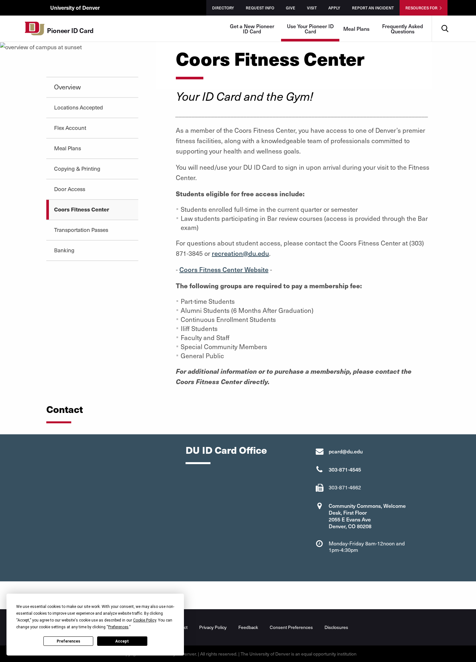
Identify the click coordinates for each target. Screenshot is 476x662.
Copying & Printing (77, 168)
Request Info (260, 7)
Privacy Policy (213, 627)
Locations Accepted (78, 107)
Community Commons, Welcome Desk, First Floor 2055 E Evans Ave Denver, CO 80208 (367, 516)
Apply (334, 7)
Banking (64, 250)
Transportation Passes (81, 230)
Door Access (69, 189)
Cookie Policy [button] (144, 620)
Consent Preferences (291, 627)
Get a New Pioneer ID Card (252, 28)
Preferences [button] (118, 627)
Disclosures (336, 627)
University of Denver (75, 7)
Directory (223, 7)
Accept (122, 641)
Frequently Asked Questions (402, 28)
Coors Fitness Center (81, 209)
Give (290, 7)
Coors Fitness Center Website (223, 269)
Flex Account (70, 127)
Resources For (421, 7)
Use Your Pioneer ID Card (310, 28)
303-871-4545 (345, 469)
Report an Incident (373, 7)
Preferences (68, 641)
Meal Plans (356, 28)
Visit (312, 7)
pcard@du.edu (346, 451)
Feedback (248, 627)
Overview (67, 86)
